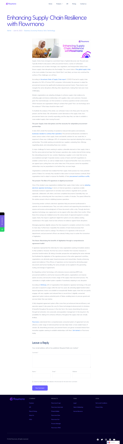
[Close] (119, 419)
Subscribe (106, 437)
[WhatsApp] (2, 229)
